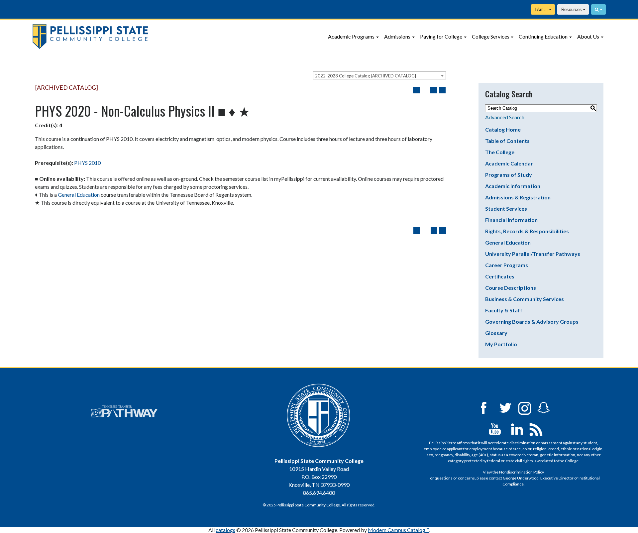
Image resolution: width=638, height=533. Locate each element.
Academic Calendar (509, 163)
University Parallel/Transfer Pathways (532, 254)
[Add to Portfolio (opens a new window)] (416, 90)
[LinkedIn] (517, 428)
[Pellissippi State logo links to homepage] (148, 36)
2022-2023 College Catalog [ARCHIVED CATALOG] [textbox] (365, 75)
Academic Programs (351, 36)
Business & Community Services (524, 299)
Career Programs (506, 265)
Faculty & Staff (503, 310)
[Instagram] (524, 407)
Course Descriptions (510, 287)
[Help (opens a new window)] (442, 90)
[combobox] (379, 75)
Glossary (496, 333)
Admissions (397, 36)
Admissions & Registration (518, 197)
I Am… (541, 9)
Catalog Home (503, 129)
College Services (490, 36)
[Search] (598, 9)
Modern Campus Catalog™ (398, 530)
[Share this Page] (425, 90)
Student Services (506, 208)
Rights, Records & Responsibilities (527, 231)
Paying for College (441, 36)
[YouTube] (494, 428)
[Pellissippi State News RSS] (536, 428)
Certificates (499, 276)
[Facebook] (483, 407)
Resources (571, 9)
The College (499, 152)
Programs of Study (508, 174)
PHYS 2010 (87, 163)
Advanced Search (504, 117)
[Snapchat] (543, 407)
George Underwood (521, 478)
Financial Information (511, 220)
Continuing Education (543, 36)
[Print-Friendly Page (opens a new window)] (433, 90)
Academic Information (512, 186)
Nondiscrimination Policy (521, 472)
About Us (588, 36)
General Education (79, 194)
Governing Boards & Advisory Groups (532, 321)
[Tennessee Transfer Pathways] (124, 411)
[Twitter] (505, 407)
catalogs (225, 530)
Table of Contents (507, 141)
